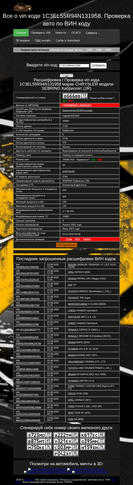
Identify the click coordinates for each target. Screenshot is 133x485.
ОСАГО (76, 32)
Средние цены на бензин (35, 50)
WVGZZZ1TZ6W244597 (28, 362)
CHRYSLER (68, 171)
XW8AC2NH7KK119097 (28, 375)
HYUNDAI (73, 349)
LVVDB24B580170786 (27, 324)
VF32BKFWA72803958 (28, 299)
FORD (71, 386)
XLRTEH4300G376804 (28, 286)
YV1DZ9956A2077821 (27, 394)
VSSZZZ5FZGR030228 (28, 414)
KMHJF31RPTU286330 (28, 382)
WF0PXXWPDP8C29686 (28, 407)
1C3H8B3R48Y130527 (27, 318)
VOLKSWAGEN (76, 361)
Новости (60, 32)
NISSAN (72, 264)
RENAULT (73, 329)
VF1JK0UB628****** (30, 329)
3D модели (23, 40)
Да (64, 100)
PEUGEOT (73, 297)
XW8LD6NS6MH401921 (28, 356)
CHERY (72, 310)
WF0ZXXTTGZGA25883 (28, 388)
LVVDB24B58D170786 (27, 311)
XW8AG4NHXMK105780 (28, 343)
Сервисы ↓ (92, 32)
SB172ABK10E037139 (27, 292)
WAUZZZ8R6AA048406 (28, 420)
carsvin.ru (29, 479)
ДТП (77, 239)
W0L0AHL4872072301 (27, 273)
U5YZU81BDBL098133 (28, 350)
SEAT (71, 412)
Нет (70, 100)
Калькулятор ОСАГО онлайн (77, 110)
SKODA (72, 342)
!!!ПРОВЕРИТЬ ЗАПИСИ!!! (77, 105)
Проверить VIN (40, 32)
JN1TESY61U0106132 (27, 279)
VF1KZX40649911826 (27, 337)
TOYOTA (72, 291)
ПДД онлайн (43, 40)
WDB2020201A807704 (27, 305)
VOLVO (72, 393)
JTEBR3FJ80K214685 (27, 369)
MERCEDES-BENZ (77, 304)
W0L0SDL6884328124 (27, 401)
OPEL (71, 272)
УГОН (69, 239)
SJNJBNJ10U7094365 (27, 267)
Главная (21, 32)
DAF (70, 285)
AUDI (70, 419)
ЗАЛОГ (87, 239)
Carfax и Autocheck (68, 40)
